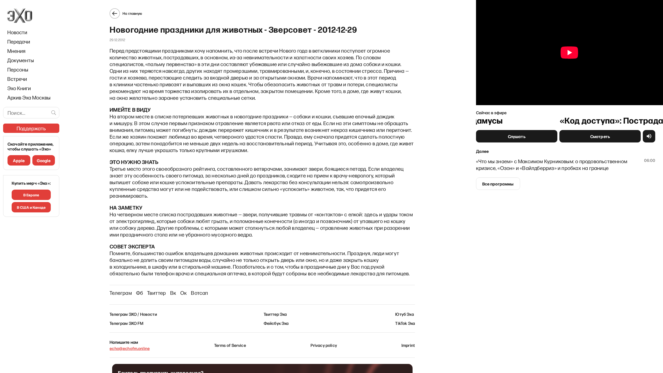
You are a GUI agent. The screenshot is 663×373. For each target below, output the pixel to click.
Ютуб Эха (404, 314)
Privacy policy (324, 345)
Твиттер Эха (275, 314)
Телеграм (121, 292)
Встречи (17, 78)
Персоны (17, 69)
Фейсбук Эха (276, 323)
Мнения (16, 50)
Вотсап (199, 292)
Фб (139, 292)
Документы (20, 60)
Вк (173, 292)
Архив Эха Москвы (29, 97)
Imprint (408, 345)
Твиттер (156, 292)
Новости (17, 32)
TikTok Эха (405, 323)
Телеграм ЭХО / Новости (133, 314)
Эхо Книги (19, 88)
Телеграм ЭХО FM (126, 323)
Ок (183, 292)
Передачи (18, 41)
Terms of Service (230, 345)
